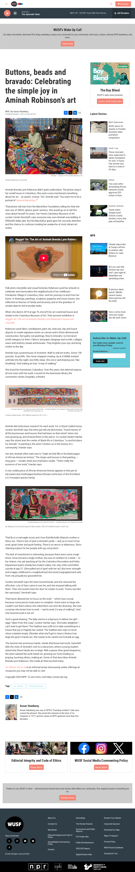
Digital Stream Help (84, 855)
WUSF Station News (116, 122)
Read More (36, 767)
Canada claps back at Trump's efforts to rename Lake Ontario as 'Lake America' (117, 250)
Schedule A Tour (111, 854)
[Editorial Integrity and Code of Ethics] (36, 748)
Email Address (101, 351)
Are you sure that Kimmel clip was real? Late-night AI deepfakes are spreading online (117, 273)
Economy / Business (116, 206)
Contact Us (52, 824)
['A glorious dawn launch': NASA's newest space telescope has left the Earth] (98, 293)
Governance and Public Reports (85, 830)
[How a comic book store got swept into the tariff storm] (98, 316)
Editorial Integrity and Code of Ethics (36, 761)
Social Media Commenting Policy (59, 843)
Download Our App (112, 830)
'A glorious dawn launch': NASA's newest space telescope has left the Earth (117, 295)
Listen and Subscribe (110, 101)
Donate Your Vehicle (112, 818)
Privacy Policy (109, 842)
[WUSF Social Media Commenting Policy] (101, 748)
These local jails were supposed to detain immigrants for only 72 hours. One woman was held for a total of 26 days (117, 161)
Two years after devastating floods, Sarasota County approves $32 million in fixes (117, 190)
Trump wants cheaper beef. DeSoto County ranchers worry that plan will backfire (117, 216)
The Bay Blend (110, 90)
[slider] (19, 13)
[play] (7, 13)
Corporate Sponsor (112, 824)
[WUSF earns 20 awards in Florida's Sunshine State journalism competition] (98, 127)
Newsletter (52, 830)
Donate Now (67, 797)
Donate (124, 4)
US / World (18, 686)
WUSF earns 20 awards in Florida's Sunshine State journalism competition (117, 132)
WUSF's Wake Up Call (67, 30)
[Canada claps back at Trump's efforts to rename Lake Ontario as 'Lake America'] (98, 248)
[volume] (15, 13)
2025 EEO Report (83, 849)
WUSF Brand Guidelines (113, 848)
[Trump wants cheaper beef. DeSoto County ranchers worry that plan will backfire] (98, 210)
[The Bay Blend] (110, 73)
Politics (111, 180)
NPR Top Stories (36, 686)
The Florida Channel (84, 824)
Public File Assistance (85, 843)
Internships (80, 818)
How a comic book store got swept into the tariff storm (117, 315)
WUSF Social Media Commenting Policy (101, 761)
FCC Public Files (82, 837)
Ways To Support (111, 836)
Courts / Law (113, 148)
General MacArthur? (26, 200)
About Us (52, 818)
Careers (51, 850)
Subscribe (67, 43)
